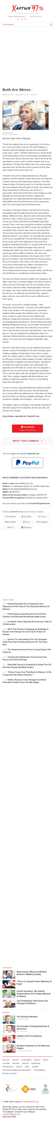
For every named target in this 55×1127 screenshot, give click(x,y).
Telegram (27, 527)
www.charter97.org (30, 1102)
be (18, 19)
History (15, 1063)
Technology (8, 1066)
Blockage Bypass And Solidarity (17, 1070)
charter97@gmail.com (11, 1114)
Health (19, 1066)
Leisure (35, 1066)
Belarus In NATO (10, 1073)
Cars (27, 1066)
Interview (7, 968)
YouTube (27, 516)
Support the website (27, 428)
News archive (35, 16)
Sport (45, 1060)
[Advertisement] (27, 57)
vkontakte (12, 522)
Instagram (43, 522)
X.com (43, 516)
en (26, 19)
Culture (6, 1063)
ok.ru (27, 522)
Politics (6, 1060)
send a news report (17, 16)
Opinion (6, 1012)
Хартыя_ (27, 8)
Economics (27, 1060)
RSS (12, 527)
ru (22, 19)
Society (15, 1060)
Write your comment (27, 441)
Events (37, 1060)
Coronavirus (39, 1070)
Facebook (11, 516)
